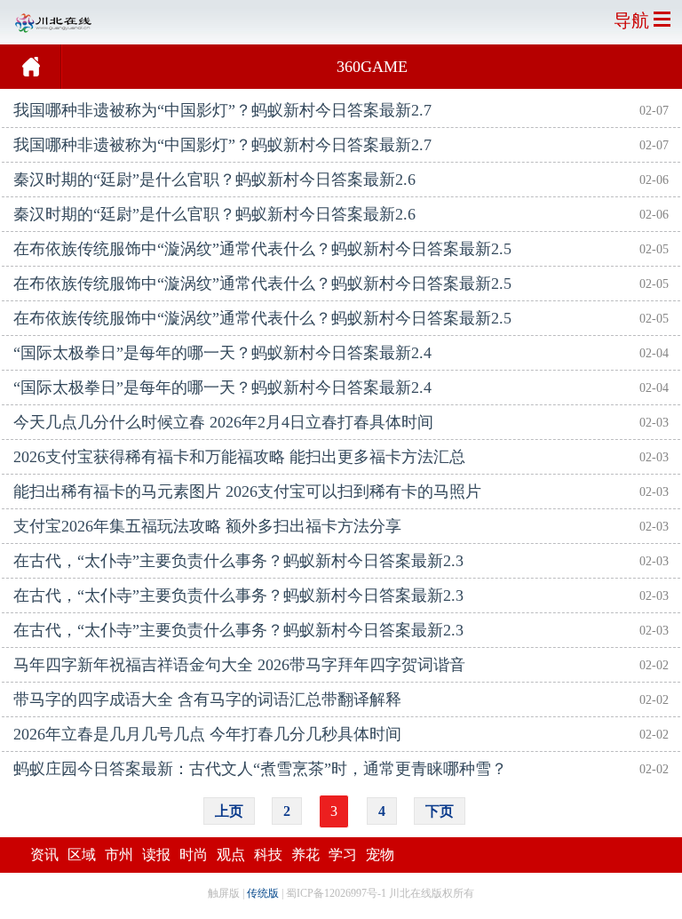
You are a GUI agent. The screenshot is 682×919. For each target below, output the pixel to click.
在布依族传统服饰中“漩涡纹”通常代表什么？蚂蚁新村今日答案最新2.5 (262, 249)
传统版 (263, 893)
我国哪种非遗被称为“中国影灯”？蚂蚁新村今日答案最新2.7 (222, 110)
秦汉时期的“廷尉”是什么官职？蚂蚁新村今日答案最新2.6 (214, 179)
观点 (231, 854)
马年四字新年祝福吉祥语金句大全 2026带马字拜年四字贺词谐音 (239, 665)
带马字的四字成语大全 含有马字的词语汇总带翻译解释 (207, 699)
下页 (439, 811)
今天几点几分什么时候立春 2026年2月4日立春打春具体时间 (223, 422)
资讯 (44, 854)
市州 (119, 854)
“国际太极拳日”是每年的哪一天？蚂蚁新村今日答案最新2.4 (222, 353)
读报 (156, 854)
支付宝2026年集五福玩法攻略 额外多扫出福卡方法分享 (207, 526)
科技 (268, 854)
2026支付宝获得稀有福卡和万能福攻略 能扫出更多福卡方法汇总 (239, 457)
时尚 (193, 854)
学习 (343, 854)
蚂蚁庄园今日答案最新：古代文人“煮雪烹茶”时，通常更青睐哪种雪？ (260, 769)
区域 (81, 854)
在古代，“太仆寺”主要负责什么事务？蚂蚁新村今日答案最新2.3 (238, 561)
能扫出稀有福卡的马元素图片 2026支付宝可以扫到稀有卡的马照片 (247, 491)
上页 (229, 811)
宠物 (380, 854)
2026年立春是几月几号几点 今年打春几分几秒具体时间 (207, 734)
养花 (305, 854)
